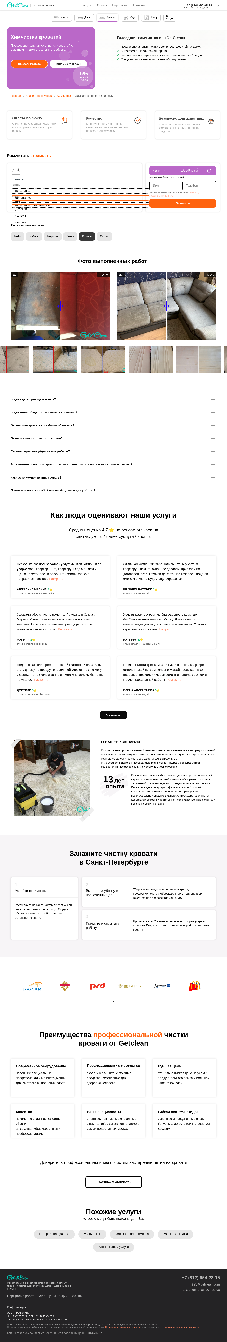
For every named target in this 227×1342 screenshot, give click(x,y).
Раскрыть (56, 579)
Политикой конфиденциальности (182, 1327)
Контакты (139, 5)
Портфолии (120, 5)
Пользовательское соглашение (123, 1327)
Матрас (104, 236)
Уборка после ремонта (132, 1234)
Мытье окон (92, 1234)
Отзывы (102, 5)
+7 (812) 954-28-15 (199, 5)
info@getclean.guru (206, 1284)
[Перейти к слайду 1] (113, 1001)
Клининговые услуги (39, 95)
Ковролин (52, 236)
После (103, 274)
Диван (70, 236)
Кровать (87, 236)
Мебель (33, 236)
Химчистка (64, 95)
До (14, 274)
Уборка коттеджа (175, 1234)
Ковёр (17, 236)
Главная (16, 95)
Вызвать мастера (29, 63)
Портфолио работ (20, 1296)
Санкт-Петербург (44, 5)
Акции (63, 1296)
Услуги (87, 5)
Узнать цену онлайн (68, 63)
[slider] (60, 306)
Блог (41, 1296)
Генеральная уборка (54, 1234)
